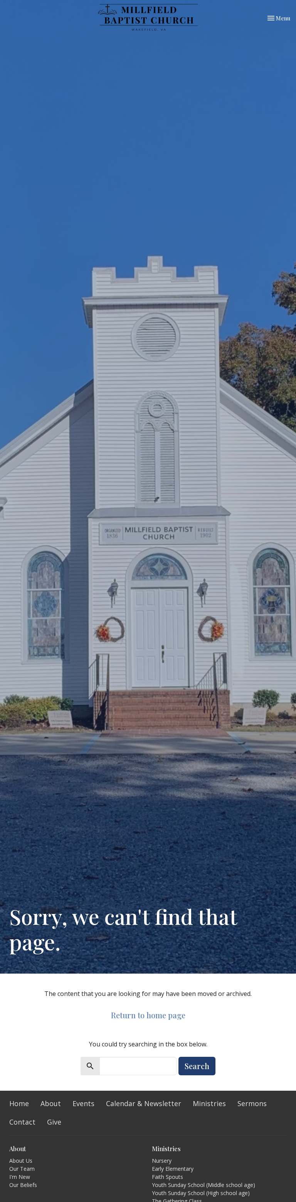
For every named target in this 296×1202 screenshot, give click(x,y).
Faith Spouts (167, 1176)
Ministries (209, 1103)
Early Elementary (172, 1168)
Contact (22, 1122)
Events (83, 1103)
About (50, 1103)
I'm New (19, 1176)
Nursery (162, 1160)
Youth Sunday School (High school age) (201, 1193)
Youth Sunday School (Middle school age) (203, 1185)
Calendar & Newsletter (143, 1103)
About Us (20, 1160)
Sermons (252, 1103)
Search (197, 1066)
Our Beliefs (23, 1185)
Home (19, 1103)
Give (54, 1122)
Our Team (22, 1168)
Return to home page (148, 1015)
